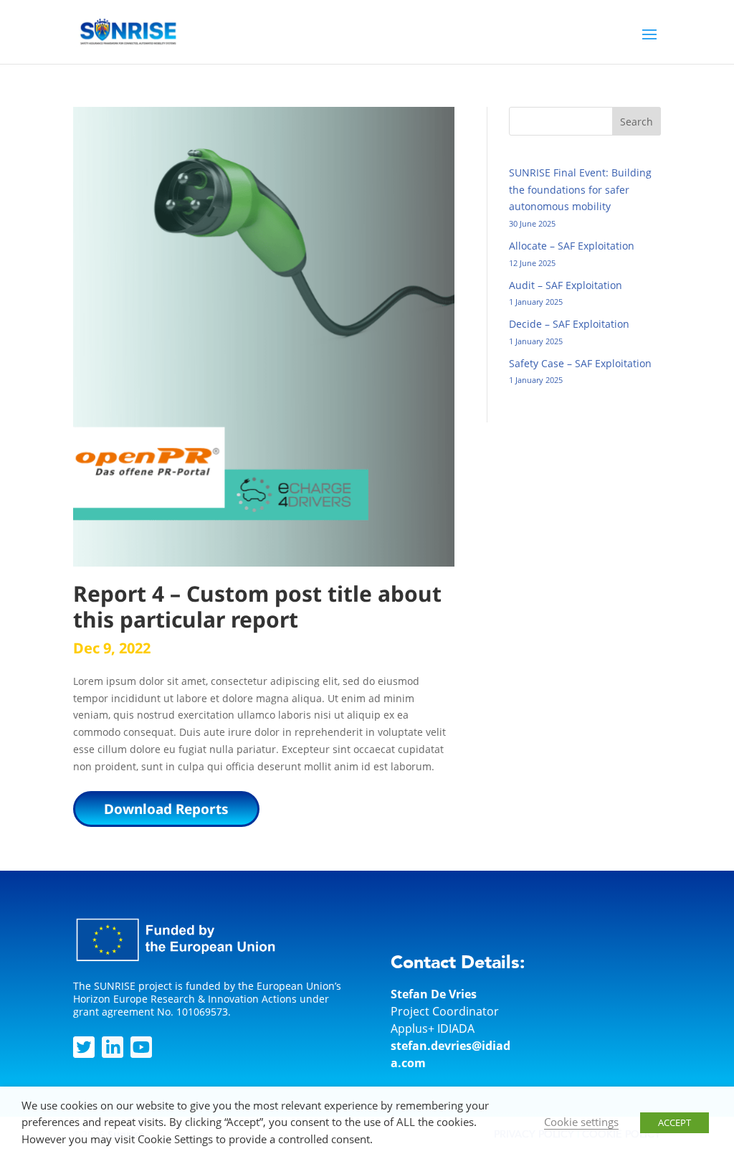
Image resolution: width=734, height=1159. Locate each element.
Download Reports (166, 809)
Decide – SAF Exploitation (569, 324)
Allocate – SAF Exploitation (571, 245)
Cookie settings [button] (581, 1122)
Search (636, 121)
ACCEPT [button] (674, 1122)
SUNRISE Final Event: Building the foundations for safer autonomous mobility (580, 190)
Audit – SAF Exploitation (565, 285)
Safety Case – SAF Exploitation (580, 363)
